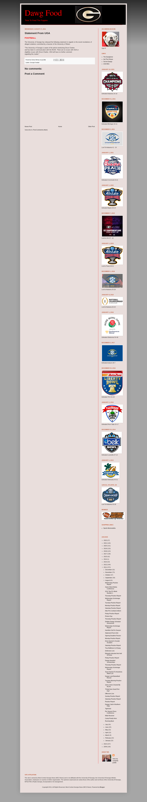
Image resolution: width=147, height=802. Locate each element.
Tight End (108, 708)
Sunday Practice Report (112, 696)
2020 (105, 546)
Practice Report (110, 701)
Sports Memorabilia (109, 528)
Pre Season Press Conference (110, 712)
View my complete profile (115, 760)
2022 (105, 540)
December (108, 569)
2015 (105, 556)
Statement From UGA (111, 633)
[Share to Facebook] (61, 60)
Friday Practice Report (112, 613)
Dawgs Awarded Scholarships (110, 661)
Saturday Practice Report (113, 608)
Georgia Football (34, 62)
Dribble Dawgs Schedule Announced (113, 622)
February (108, 738)
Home (60, 126)
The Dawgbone (108, 57)
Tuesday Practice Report (112, 603)
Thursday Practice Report (113, 596)
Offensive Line (109, 693)
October (108, 575)
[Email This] (54, 60)
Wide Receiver (109, 715)
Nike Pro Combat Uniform (113, 611)
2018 (105, 551)
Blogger (102, 787)
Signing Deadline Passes (113, 635)
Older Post (91, 126)
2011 (105, 567)
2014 (105, 559)
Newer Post (28, 126)
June (107, 727)
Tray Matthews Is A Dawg (113, 648)
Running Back (109, 721)
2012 (105, 564)
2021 (105, 543)
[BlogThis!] (56, 60)
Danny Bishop (36, 59)
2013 (105, 562)
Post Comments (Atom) (40, 130)
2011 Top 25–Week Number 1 (111, 592)
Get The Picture (108, 59)
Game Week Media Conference (111, 587)
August (107, 580)
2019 (105, 548)
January (108, 740)
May (106, 730)
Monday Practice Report (112, 605)
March (107, 735)
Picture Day (108, 616)
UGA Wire (106, 64)
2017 (105, 554)
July (106, 724)
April (107, 732)
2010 (105, 744)
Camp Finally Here (111, 718)
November (108, 572)
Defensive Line (109, 651)
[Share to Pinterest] (63, 60)
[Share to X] (59, 60)
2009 (105, 747)
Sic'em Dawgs (107, 61)
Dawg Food (43, 12)
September (109, 578)
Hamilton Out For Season (113, 630)
